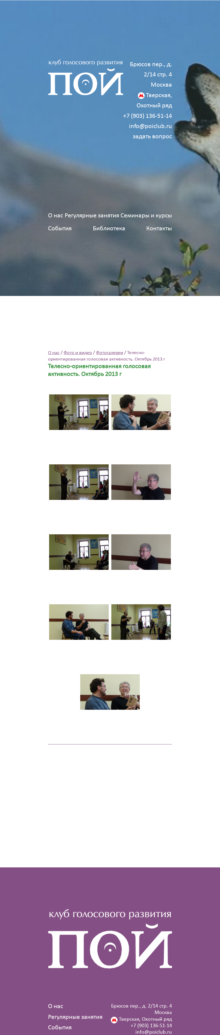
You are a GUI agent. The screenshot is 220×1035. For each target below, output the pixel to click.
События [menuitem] (60, 228)
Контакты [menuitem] (159, 228)
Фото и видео (78, 352)
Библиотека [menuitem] (109, 228)
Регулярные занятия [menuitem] (92, 216)
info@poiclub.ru (150, 126)
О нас (54, 352)
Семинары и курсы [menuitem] (146, 216)
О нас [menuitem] (55, 216)
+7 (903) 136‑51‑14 (147, 116)
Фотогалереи (109, 352)
